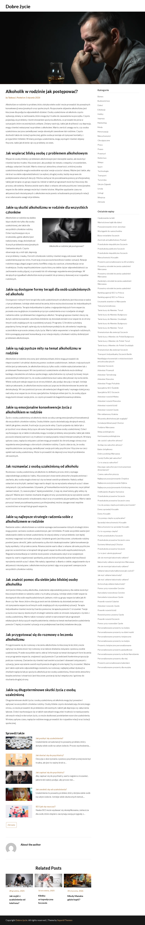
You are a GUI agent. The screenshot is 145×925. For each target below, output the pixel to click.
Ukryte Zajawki (104, 184)
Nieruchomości (104, 136)
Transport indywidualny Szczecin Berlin (115, 354)
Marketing (102, 123)
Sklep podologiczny (106, 432)
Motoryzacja (103, 131)
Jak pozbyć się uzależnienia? (49, 738)
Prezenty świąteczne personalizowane (114, 645)
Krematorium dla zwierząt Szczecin (113, 332)
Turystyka (102, 180)
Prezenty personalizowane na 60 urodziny (116, 262)
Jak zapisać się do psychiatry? (50, 772)
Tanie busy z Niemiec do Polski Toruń (114, 341)
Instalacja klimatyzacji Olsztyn (111, 423)
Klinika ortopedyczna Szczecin (45, 899)
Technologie (103, 171)
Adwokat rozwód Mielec (108, 396)
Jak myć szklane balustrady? (110, 575)
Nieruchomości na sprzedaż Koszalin (113, 527)
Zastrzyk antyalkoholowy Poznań (112, 240)
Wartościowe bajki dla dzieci (110, 222)
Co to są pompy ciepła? (108, 531)
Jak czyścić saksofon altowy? (110, 440)
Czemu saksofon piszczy (108, 474)
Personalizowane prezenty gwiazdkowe (115, 650)
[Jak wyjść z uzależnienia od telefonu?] (19, 879)
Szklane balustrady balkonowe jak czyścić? (116, 571)
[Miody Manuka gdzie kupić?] (77, 879)
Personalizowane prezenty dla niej (112, 658)
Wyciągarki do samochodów (110, 231)
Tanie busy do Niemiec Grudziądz (112, 319)
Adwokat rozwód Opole (108, 410)
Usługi (100, 193)
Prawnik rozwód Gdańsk (108, 601)
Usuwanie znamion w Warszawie (112, 301)
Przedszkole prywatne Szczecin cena (114, 500)
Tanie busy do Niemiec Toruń (110, 310)
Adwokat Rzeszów (106, 379)
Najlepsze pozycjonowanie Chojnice (113, 478)
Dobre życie (18, 6)
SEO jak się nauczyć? (46, 806)
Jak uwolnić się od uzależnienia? (51, 789)
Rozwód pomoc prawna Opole (111, 614)
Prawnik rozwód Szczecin (109, 619)
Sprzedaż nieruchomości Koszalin (112, 522)
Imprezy (101, 118)
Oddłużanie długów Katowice (111, 492)
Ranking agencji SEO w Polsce (111, 292)
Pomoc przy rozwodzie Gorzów (111, 588)
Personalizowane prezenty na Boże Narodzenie (118, 654)
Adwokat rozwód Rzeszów (109, 401)
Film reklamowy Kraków (108, 414)
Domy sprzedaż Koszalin (108, 509)
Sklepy (100, 162)
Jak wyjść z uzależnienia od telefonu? (17, 899)
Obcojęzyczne (104, 140)
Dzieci (100, 105)
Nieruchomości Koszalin (108, 257)
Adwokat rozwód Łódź (107, 405)
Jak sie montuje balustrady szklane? (113, 557)
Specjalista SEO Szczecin (108, 392)
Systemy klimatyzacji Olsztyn (110, 544)
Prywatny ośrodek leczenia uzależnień (114, 288)
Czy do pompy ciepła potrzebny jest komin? (117, 505)
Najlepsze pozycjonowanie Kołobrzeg (114, 487)
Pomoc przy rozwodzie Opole (110, 623)
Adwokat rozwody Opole (109, 606)
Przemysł (102, 153)
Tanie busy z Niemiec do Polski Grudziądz (115, 345)
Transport (102, 175)
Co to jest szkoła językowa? (110, 553)
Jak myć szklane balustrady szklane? (113, 579)
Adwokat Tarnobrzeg (107, 374)
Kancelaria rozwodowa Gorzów (111, 592)
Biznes (100, 96)
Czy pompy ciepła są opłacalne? (111, 518)
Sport (100, 166)
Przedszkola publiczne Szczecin (111, 248)
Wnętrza (101, 197)
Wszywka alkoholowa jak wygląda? (113, 418)
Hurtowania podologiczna (109, 436)
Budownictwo (104, 101)
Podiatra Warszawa (106, 427)
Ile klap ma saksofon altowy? (110, 445)
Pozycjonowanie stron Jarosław (111, 227)
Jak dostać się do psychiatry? (50, 755)
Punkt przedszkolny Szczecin (110, 535)
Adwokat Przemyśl (106, 370)
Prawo (100, 149)
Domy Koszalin (104, 513)
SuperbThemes (64, 920)
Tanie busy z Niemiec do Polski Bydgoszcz (116, 336)
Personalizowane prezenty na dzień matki (116, 632)
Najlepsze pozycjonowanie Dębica (112, 483)
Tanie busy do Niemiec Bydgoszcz (112, 314)
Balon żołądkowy (105, 449)
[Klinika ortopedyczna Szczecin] (48, 879)
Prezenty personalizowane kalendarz (114, 663)
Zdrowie (11, 825)
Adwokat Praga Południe (109, 383)
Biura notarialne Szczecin (108, 235)
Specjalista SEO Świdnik (108, 388)
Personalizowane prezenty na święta (114, 628)
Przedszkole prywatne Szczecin (111, 496)
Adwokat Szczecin (106, 366)
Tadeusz (11, 97)
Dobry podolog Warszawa (109, 453)
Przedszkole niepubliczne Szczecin (113, 244)
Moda (100, 127)
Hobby (100, 114)
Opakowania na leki (106, 218)
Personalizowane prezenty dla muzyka (114, 667)
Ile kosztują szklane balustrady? (111, 584)
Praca (100, 145)
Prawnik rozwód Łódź (107, 610)
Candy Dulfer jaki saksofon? (110, 458)
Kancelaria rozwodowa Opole (110, 597)
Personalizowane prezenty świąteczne (114, 636)
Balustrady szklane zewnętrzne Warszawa (116, 562)
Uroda (100, 188)
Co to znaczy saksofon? (108, 462)
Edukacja (101, 109)
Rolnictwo (102, 158)
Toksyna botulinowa (106, 306)
